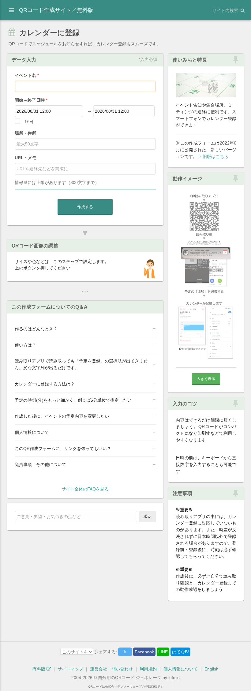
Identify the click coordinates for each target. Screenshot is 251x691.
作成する (85, 207)
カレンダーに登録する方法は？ (45, 383)
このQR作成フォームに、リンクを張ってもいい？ (63, 448)
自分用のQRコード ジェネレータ (129, 677)
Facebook (144, 651)
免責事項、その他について (40, 464)
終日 (29, 121)
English (211, 669)
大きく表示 (206, 379)
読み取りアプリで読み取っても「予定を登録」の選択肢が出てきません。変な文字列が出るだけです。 (81, 364)
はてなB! (180, 651)
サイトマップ (70, 669)
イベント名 (27, 75)
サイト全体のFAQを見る (85, 488)
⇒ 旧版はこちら (212, 156)
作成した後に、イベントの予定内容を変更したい (62, 416)
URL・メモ (25, 157)
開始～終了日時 (31, 100)
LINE (163, 651)
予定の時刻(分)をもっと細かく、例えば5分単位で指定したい (73, 400)
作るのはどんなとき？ (36, 328)
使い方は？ (25, 345)
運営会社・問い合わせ (111, 669)
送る (147, 516)
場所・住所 (25, 133)
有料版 (39, 669)
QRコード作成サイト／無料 (56, 10)
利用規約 (148, 669)
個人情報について (32, 432)
